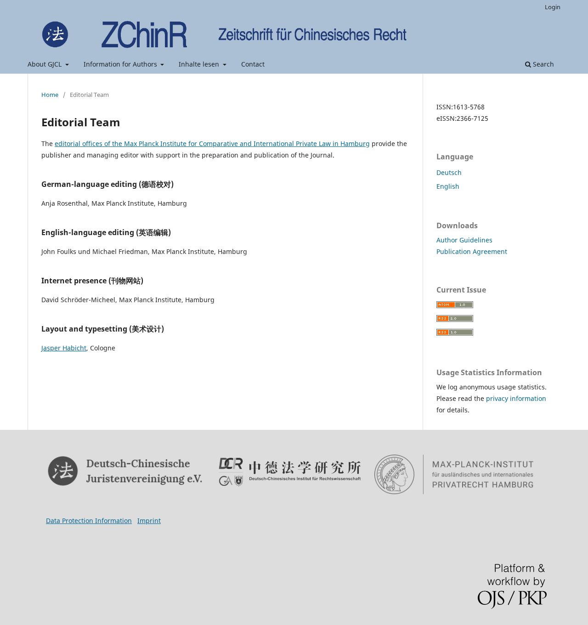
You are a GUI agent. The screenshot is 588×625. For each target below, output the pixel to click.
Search (542, 64)
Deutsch (449, 172)
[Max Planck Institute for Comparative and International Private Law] (454, 475)
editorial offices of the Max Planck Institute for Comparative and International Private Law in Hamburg (212, 143)
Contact (253, 64)
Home (49, 94)
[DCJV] (125, 472)
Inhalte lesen (200, 64)
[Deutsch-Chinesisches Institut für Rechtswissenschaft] (290, 472)
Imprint (149, 520)
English (447, 186)
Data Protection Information (89, 520)
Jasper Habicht (63, 347)
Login (552, 7)
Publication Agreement (471, 251)
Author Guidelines (464, 240)
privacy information (516, 398)
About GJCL (45, 64)
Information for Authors (121, 64)
